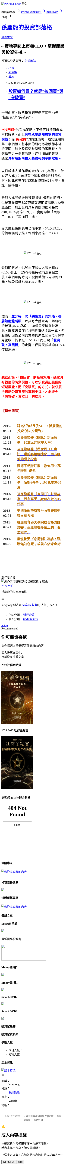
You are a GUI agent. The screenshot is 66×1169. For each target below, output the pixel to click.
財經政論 (30, 60)
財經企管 (28, 614)
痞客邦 (26, 604)
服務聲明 (38, 1119)
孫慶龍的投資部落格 (26, 27)
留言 (34, 604)
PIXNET (16, 1116)
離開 (20, 1162)
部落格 (12, 72)
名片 (11, 76)
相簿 (11, 67)
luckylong (6, 585)
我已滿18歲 (8, 1162)
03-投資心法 (30, 619)
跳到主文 (7, 37)
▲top (4, 625)
